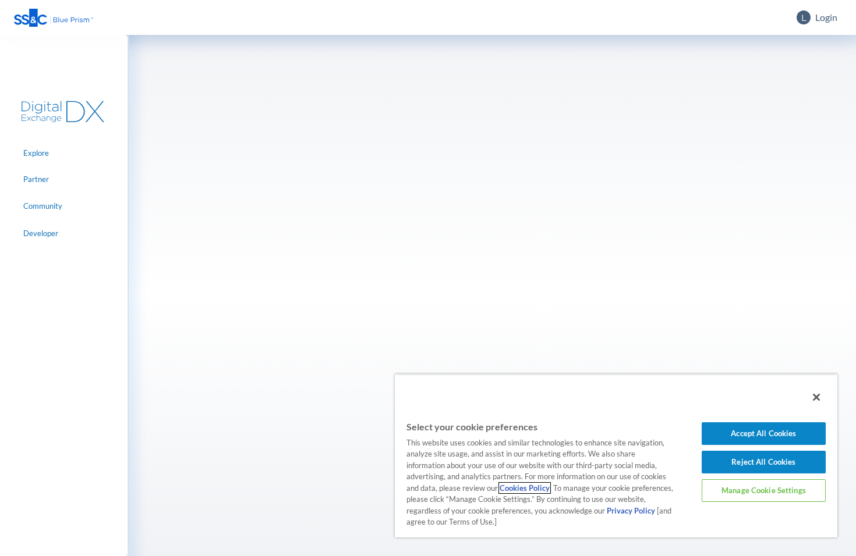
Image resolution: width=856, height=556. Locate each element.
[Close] (816, 397)
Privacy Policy (631, 510)
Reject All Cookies (763, 461)
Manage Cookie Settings (763, 490)
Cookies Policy (525, 488)
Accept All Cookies (763, 433)
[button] (53, 18)
